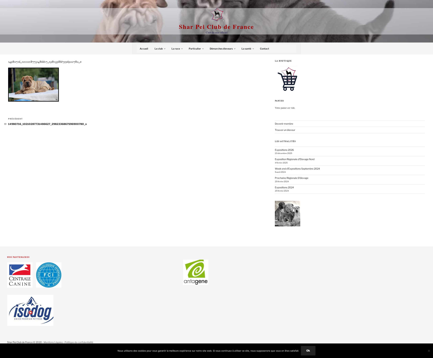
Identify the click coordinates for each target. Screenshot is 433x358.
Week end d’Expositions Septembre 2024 (297, 168)
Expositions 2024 (284, 187)
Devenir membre (284, 123)
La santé (246, 48)
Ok (308, 350)
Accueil (144, 48)
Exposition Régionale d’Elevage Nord (294, 159)
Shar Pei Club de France (216, 26)
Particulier (195, 48)
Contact (264, 48)
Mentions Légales (53, 342)
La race (176, 48)
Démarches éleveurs (221, 48)
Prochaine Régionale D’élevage (291, 177)
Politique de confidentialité (79, 342)
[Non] (428, 350)
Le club (159, 48)
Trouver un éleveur (285, 129)
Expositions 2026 (284, 149)
